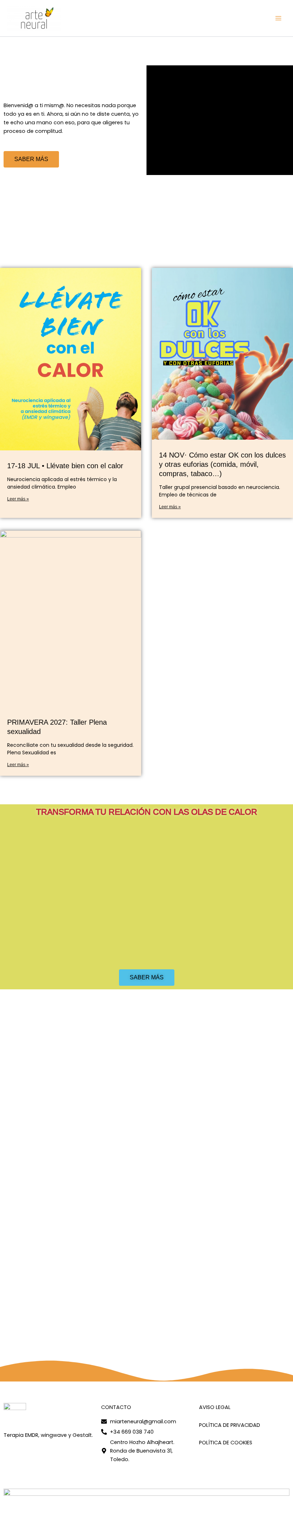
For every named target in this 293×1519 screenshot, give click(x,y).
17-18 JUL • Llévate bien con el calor (65, 466)
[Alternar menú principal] (278, 18)
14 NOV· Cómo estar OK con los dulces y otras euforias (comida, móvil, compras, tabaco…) (222, 464)
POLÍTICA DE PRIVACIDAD (229, 1425)
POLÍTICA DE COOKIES (225, 1442)
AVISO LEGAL (214, 1407)
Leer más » (18, 498)
